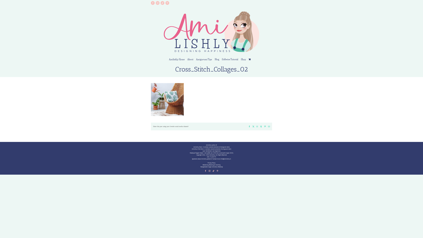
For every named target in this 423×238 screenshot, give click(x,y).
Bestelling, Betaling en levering (211, 165)
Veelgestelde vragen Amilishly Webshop (211, 167)
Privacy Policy (211, 163)
